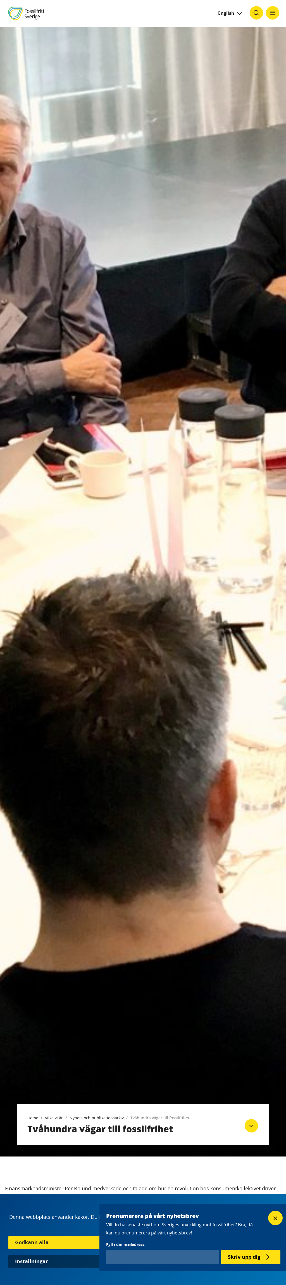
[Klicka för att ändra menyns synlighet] (272, 13)
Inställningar (31, 1261)
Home (32, 1117)
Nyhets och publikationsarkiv (97, 1117)
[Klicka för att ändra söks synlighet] (256, 13)
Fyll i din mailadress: (126, 1244)
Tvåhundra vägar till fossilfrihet (159, 1117)
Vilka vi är (54, 1117)
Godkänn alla (32, 1242)
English (226, 13)
